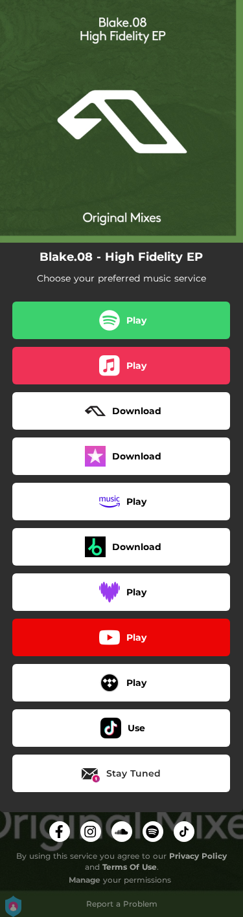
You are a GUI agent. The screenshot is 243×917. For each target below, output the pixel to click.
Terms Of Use (129, 867)
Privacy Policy (198, 856)
